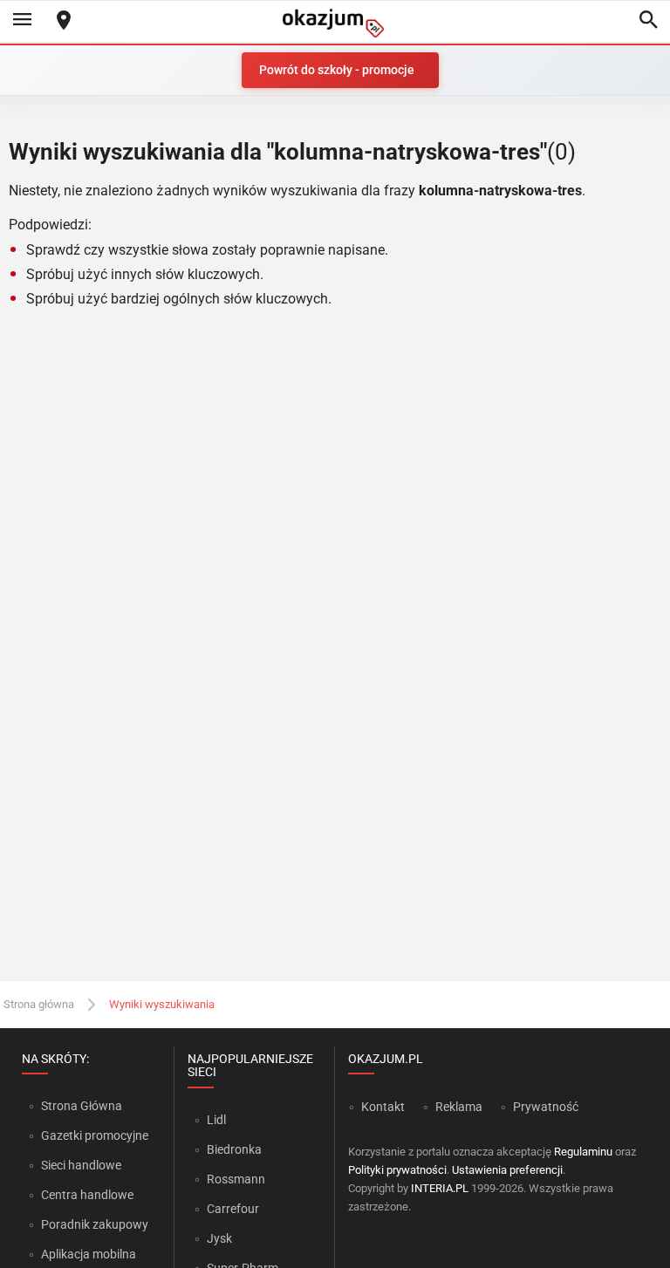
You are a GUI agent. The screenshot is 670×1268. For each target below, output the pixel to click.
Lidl (216, 1120)
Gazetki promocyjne (94, 1135)
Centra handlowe (87, 1195)
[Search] (648, 21)
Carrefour (233, 1209)
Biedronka (234, 1149)
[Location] (63, 21)
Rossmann (236, 1179)
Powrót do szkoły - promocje (336, 70)
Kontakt (383, 1107)
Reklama (458, 1107)
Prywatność (545, 1107)
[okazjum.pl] (335, 23)
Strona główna (38, 1004)
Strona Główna (81, 1106)
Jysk (219, 1238)
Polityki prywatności (397, 1169)
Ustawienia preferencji (507, 1169)
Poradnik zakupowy (94, 1224)
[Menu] (21, 21)
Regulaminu (583, 1151)
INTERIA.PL (439, 1188)
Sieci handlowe (81, 1165)
